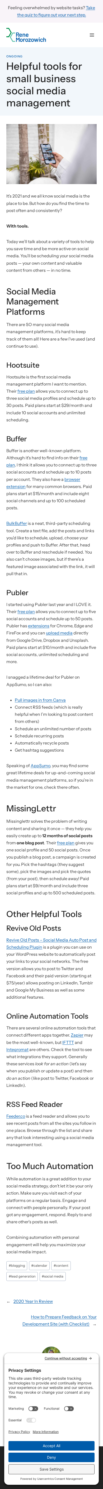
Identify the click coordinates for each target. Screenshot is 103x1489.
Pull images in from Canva (40, 700)
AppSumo (40, 765)
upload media (59, 632)
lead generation (22, 1276)
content (61, 1266)
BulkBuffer (16, 523)
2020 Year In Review (33, 1301)
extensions (38, 625)
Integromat (17, 1049)
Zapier (77, 1035)
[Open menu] (92, 35)
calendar (39, 1266)
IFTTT (68, 1042)
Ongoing (14, 56)
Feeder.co (15, 1116)
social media (52, 1276)
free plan (26, 391)
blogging (17, 1266)
